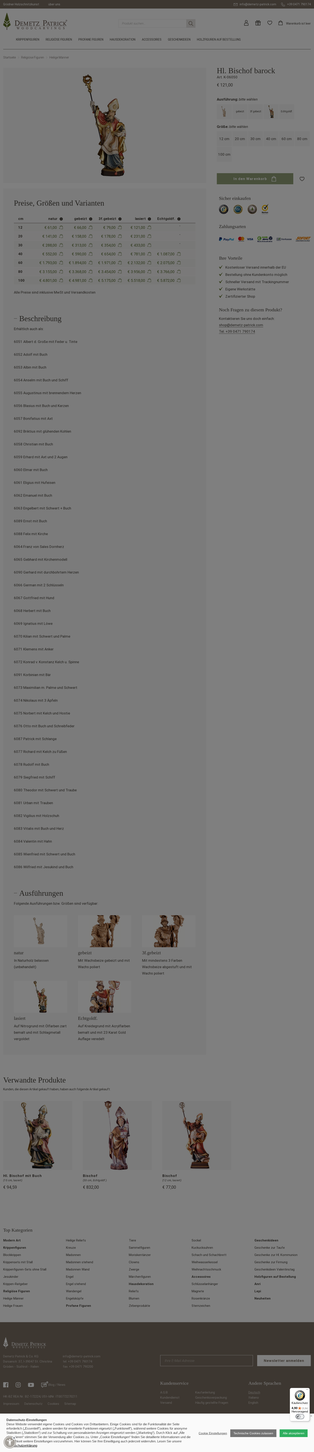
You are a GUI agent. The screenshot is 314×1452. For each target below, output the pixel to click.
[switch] (300, 1416)
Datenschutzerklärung (21, 1445)
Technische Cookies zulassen (253, 1433)
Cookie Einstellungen (213, 1433)
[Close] (14, 1438)
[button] (9, 1442)
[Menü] (307, 1390)
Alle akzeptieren (293, 1433)
